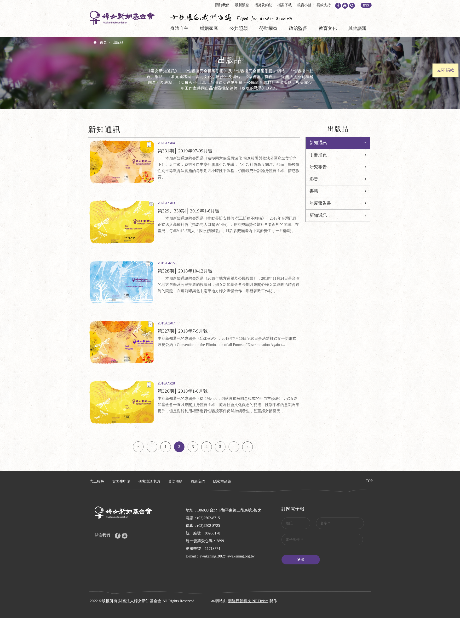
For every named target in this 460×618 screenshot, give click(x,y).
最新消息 (242, 5)
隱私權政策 (222, 481)
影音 (314, 179)
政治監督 (298, 28)
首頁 (103, 42)
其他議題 (357, 28)
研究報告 (318, 166)
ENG (366, 5)
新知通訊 (318, 142)
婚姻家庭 (209, 28)
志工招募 (97, 481)
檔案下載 (284, 5)
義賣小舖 (304, 5)
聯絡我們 (198, 481)
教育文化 (328, 28)
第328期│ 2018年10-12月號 (185, 270)
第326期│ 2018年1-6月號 (183, 391)
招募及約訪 (263, 5)
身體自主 (179, 28)
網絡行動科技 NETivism (248, 601)
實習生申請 (121, 481)
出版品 (118, 42)
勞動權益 (268, 28)
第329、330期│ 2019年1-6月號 (188, 210)
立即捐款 (445, 70)
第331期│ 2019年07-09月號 (185, 150)
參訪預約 (175, 481)
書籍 (314, 191)
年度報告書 (320, 203)
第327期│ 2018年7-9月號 (183, 331)
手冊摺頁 (318, 154)
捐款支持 (323, 5)
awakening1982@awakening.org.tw (227, 556)
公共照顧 (239, 28)
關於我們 (222, 5)
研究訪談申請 (149, 481)
